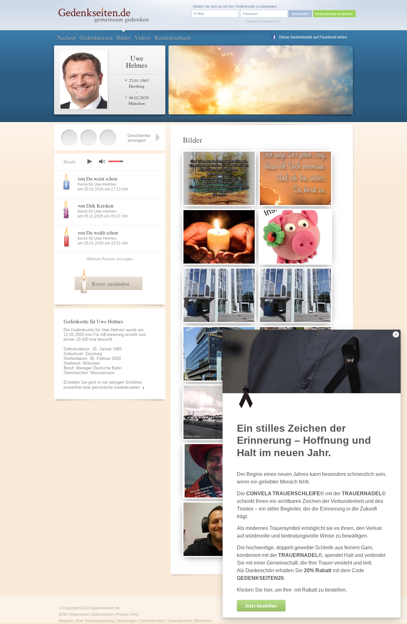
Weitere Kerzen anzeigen (110, 259)
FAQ (134, 614)
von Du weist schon (97, 178)
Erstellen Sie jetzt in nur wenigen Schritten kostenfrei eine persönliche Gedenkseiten (103, 385)
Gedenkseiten (152, 621)
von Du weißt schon (98, 232)
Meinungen (127, 621)
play (89, 161)
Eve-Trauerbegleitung (95, 621)
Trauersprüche (179, 621)
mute (102, 161)
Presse (122, 614)
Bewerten (203, 621)
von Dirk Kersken (96, 205)
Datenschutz (102, 614)
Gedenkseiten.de (105, 608)
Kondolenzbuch (172, 37)
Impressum (79, 614)
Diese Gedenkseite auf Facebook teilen (313, 37)
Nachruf (66, 37)
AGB (63, 614)
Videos (143, 37)
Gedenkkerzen (96, 37)
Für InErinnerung (108, 334)
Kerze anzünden (110, 283)
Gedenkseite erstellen (334, 14)
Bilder (123, 37)
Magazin (66, 621)
